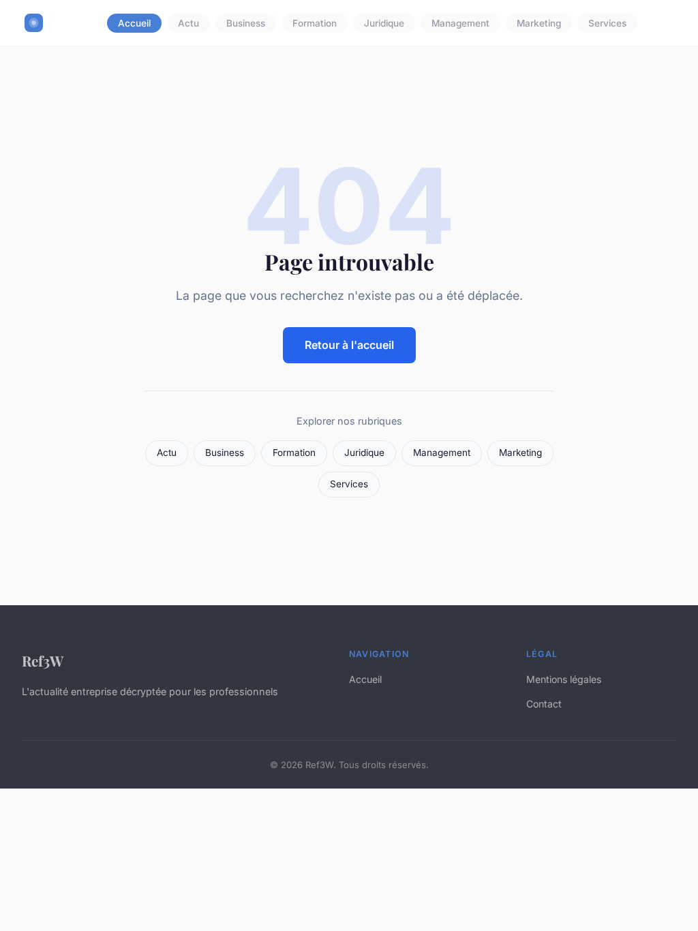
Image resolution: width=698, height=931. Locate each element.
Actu (188, 23)
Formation (314, 23)
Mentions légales (563, 679)
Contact (544, 703)
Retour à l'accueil (349, 345)
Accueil (134, 23)
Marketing (539, 23)
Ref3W (42, 660)
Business (245, 23)
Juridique (384, 23)
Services (607, 23)
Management (460, 23)
